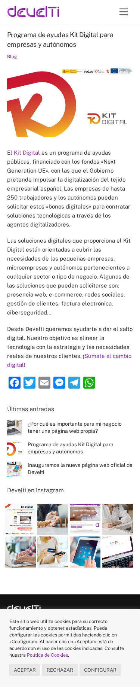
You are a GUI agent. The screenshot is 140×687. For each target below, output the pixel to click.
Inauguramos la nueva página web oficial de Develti (80, 468)
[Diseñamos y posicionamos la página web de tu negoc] (20, 519)
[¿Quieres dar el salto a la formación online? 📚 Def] (117, 519)
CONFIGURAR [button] (100, 670)
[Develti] (33, 13)
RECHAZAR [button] (60, 670)
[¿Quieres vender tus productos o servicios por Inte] (52, 552)
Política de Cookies (47, 655)
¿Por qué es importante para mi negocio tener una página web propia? (75, 427)
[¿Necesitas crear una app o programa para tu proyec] (20, 552)
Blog (12, 56)
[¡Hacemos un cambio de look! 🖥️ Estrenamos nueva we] (85, 519)
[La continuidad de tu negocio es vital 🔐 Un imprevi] (52, 519)
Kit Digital (27, 152)
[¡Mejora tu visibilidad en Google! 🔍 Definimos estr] (117, 552)
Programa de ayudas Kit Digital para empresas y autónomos (70, 448)
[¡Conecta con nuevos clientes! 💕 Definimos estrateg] (85, 552)
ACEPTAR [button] (25, 670)
